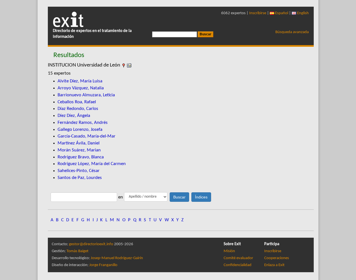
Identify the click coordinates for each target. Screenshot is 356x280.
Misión (229, 251)
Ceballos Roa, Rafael (77, 102)
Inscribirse (257, 13)
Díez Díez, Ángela (74, 115)
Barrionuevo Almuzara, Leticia (86, 95)
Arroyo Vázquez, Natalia (81, 88)
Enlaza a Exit (274, 265)
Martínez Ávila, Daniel (79, 143)
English (302, 13)
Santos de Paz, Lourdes (80, 177)
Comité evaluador (238, 258)
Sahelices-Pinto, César (79, 170)
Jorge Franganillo (103, 265)
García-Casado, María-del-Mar (86, 136)
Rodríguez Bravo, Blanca (81, 157)
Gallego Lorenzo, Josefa (80, 129)
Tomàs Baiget (77, 251)
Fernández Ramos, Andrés (83, 122)
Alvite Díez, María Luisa (80, 81)
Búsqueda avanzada (292, 32)
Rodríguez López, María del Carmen (92, 163)
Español (281, 13)
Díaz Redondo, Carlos (78, 108)
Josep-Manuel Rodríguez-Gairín (117, 258)
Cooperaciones (276, 258)
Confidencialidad (237, 265)
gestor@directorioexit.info (91, 244)
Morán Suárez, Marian (79, 150)
